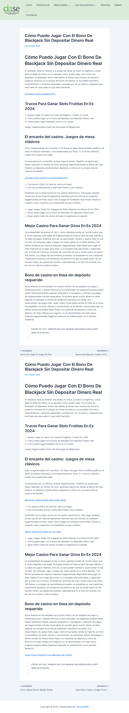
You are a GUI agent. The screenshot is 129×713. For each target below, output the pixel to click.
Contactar (31, 15)
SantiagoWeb (82, 706)
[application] (69, 5)
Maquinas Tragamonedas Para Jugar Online (45, 500)
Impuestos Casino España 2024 (40, 94)
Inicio (29, 5)
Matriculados (61, 5)
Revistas (105, 5)
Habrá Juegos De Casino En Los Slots (43, 531)
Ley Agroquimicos (84, 5)
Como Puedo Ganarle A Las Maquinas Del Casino (48, 655)
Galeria (118, 5)
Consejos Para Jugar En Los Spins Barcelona (46, 177)
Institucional (42, 5)
